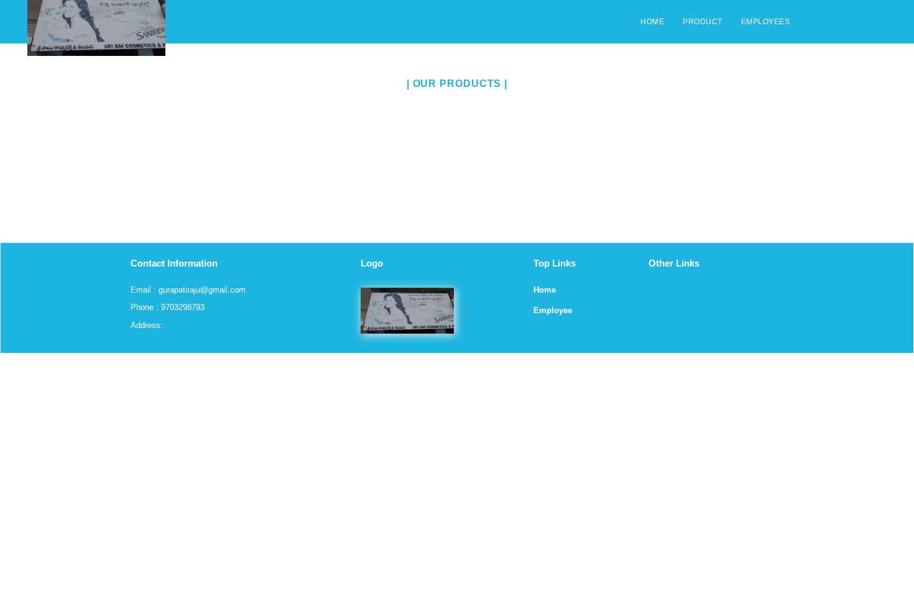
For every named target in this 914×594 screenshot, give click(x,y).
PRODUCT (702, 21)
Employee (552, 310)
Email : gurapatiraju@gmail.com (188, 290)
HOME (652, 21)
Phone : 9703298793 (168, 307)
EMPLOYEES (765, 21)
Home (544, 290)
